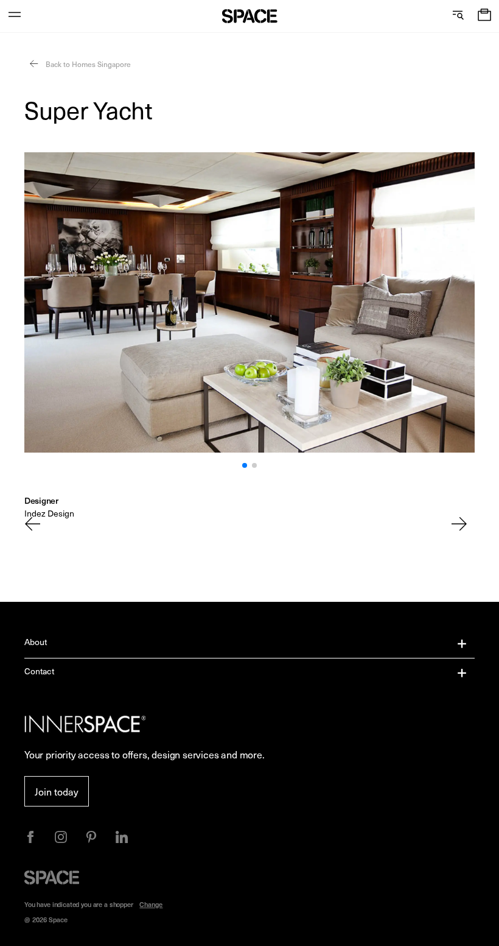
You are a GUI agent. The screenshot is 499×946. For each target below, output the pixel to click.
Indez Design (49, 513)
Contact (39, 671)
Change (150, 904)
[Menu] (14, 16)
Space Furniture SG (249, 16)
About (35, 641)
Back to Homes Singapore (87, 63)
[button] (484, 16)
